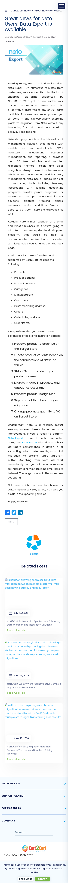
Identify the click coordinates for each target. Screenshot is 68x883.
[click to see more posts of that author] (34, 536)
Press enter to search (14, 830)
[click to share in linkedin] (20, 512)
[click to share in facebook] (7, 512)
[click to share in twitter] (14, 512)
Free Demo (29, 442)
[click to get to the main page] (34, 848)
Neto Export (15, 438)
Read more (25, 879)
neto (11, 521)
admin (34, 554)
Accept (42, 879)
